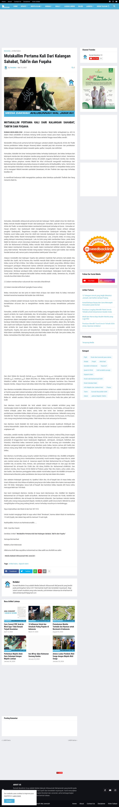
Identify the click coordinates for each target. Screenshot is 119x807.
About (10, 1)
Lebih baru (7, 740)
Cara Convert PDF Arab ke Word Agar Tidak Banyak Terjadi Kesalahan (14, 626)
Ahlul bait (103, 361)
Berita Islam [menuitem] (35, 6)
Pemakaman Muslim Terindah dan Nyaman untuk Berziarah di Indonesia (63, 626)
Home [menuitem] (15, 6)
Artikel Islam (16, 51)
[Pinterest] (40, 571)
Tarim (86, 392)
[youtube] (116, 1)
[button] (108, 6)
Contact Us (17, 1)
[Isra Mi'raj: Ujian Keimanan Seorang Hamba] (39, 643)
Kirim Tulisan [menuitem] (102, 6)
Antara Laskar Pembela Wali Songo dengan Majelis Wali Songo (63, 656)
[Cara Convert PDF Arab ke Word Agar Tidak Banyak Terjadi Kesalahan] (15, 614)
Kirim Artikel (36, 1)
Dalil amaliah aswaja (103, 370)
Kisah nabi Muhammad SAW (93, 379)
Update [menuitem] (23, 6)
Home (4, 1)
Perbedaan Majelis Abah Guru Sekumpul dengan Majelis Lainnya (13, 656)
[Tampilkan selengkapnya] (49, 571)
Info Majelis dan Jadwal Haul (93, 387)
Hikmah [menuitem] (48, 6)
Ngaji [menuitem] (57, 6)
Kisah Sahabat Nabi (90, 383)
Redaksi (16, 582)
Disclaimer (26, 1)
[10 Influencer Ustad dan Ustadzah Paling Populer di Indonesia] (39, 614)
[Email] (44, 571)
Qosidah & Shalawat (90, 366)
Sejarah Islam (23, 564)
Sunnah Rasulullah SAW (99, 392)
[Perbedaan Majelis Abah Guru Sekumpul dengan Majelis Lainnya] (15, 643)
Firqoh (94, 361)
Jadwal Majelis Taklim (98, 396)
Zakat (86, 396)
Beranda (7, 51)
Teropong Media (88, 342)
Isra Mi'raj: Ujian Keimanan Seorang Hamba (38, 655)
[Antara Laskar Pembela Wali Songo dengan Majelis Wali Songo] (64, 643)
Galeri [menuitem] (80, 6)
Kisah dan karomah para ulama (101, 357)
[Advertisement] (59, 28)
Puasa (109, 387)
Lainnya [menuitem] (89, 6)
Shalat (86, 361)
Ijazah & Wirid (88, 370)
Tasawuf (104, 366)
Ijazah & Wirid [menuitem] (69, 6)
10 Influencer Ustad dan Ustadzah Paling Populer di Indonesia (38, 626)
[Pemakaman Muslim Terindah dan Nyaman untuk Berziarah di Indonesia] (64, 614)
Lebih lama (72, 740)
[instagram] (113, 1)
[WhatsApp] (35, 571)
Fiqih (85, 357)
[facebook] (110, 1)
